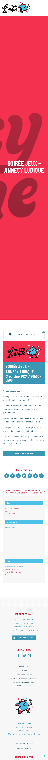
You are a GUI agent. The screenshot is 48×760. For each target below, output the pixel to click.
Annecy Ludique (10, 527)
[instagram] (24, 655)
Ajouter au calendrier (24, 453)
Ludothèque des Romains (14, 567)
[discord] (29, 655)
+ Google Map (11, 575)
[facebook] (18, 655)
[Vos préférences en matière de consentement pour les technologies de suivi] (44, 756)
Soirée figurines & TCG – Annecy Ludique (14, 491)
